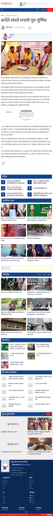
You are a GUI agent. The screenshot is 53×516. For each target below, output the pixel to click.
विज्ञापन (4, 484)
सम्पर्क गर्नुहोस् (5, 482)
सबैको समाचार (9, 27)
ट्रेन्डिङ (30, 484)
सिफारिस (31, 488)
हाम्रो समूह (5, 480)
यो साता (44, 274)
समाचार (4, 503)
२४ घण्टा (39, 274)
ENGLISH (50, 10)
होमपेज (2, 15)
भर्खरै (4, 499)
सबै (48, 414)
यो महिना (49, 274)
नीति (4, 488)
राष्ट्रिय (4, 501)
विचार (30, 486)
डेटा (3, 486)
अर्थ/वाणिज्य (31, 482)
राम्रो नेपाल (31, 480)
